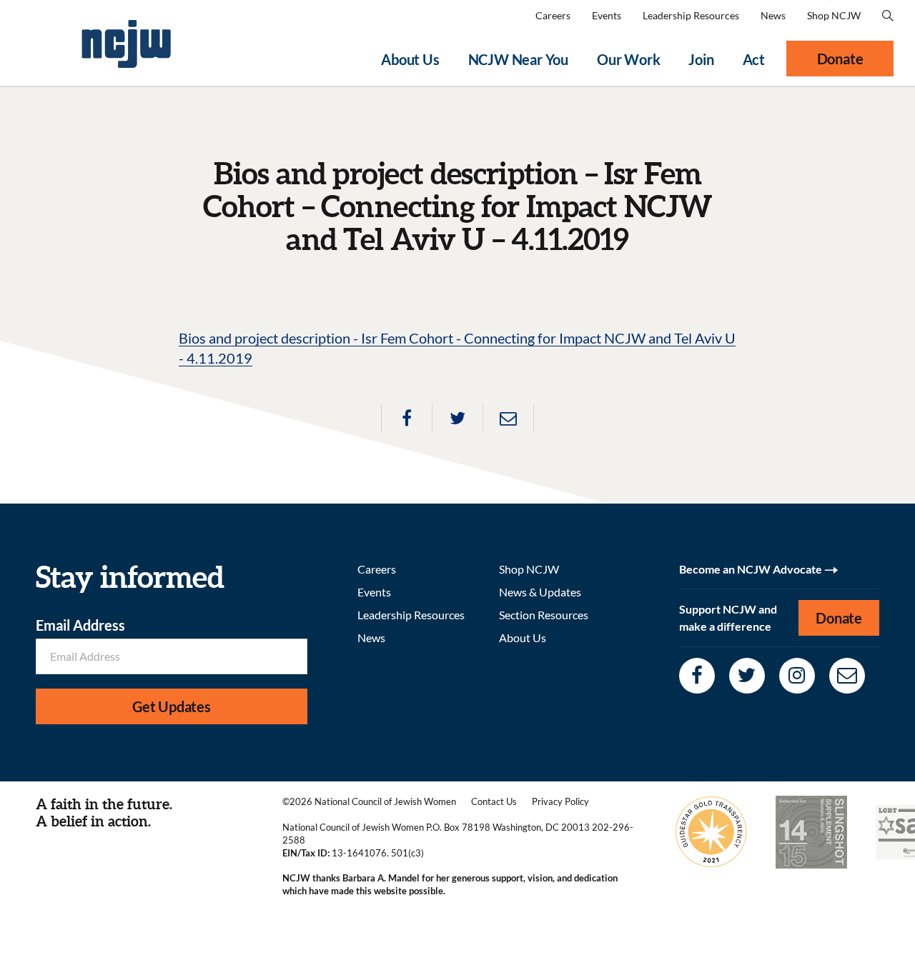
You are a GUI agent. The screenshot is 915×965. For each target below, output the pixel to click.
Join (700, 59)
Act (754, 59)
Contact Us (494, 801)
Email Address (80, 625)
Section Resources (543, 614)
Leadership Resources (691, 15)
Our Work (628, 59)
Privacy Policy (560, 801)
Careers (552, 15)
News (773, 15)
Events (606, 15)
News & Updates (540, 592)
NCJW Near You (518, 59)
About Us (410, 59)
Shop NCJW (834, 15)
